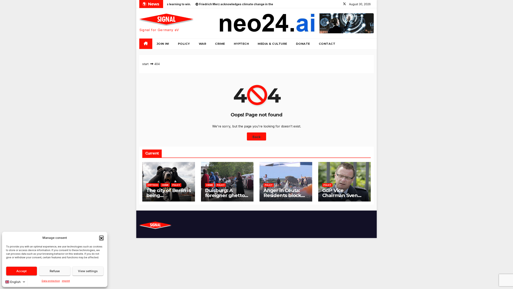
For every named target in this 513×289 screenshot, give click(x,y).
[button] (101, 238)
